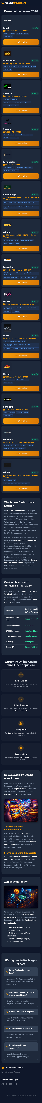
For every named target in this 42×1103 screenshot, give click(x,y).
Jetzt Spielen (21, 42)
